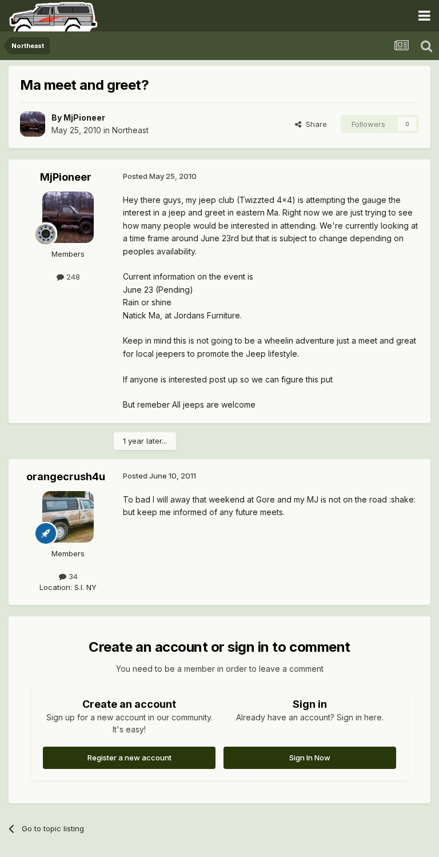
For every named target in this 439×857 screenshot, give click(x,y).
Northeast (130, 130)
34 (72, 576)
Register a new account (129, 757)
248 (72, 276)
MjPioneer (84, 117)
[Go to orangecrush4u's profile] (68, 517)
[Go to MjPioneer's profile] (32, 124)
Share (314, 124)
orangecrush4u (65, 477)
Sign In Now (309, 757)
